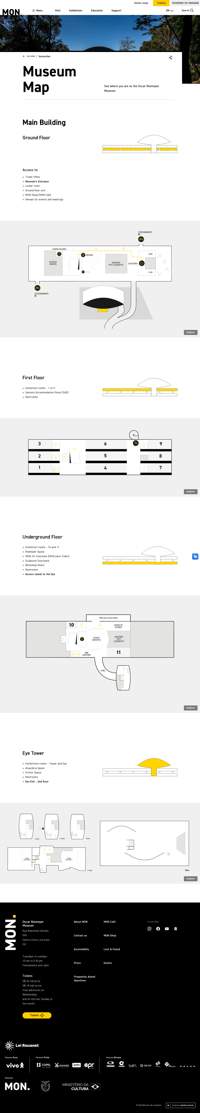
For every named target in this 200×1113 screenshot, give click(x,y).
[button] (171, 57)
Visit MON (31, 56)
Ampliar (190, 332)
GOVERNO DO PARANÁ (185, 3)
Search (185, 10)
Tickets (161, 3)
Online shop (141, 3)
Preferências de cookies (148, 1105)
